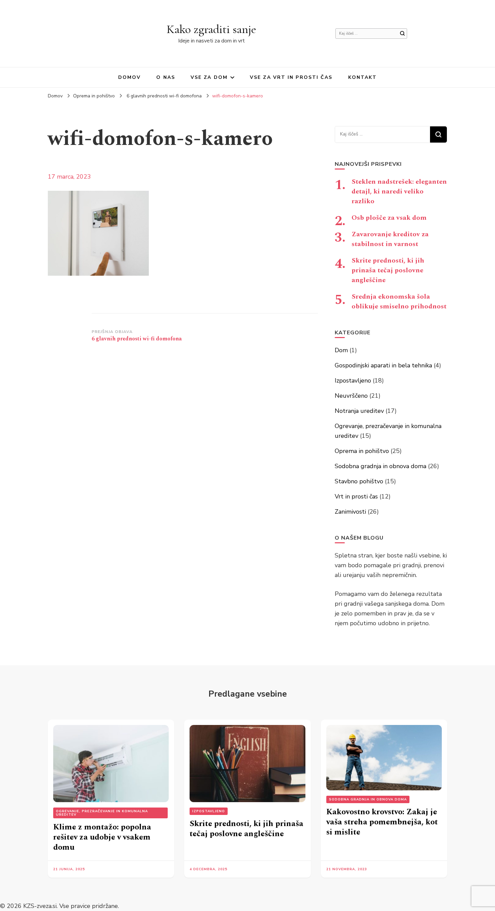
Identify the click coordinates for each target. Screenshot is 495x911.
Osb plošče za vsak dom (389, 218)
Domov (129, 77)
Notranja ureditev (359, 411)
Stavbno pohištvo (359, 481)
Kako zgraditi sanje (211, 29)
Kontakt (362, 77)
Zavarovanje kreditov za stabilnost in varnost (390, 239)
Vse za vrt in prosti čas (291, 77)
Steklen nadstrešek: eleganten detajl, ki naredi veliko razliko (399, 191)
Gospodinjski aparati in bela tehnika (383, 365)
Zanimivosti (350, 512)
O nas (165, 77)
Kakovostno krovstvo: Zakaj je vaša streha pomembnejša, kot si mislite (382, 822)
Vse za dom (209, 77)
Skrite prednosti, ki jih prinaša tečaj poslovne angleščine (388, 270)
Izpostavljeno (353, 380)
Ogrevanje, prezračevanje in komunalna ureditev (102, 813)
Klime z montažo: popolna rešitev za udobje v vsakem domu (102, 837)
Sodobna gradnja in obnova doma (380, 466)
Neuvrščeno (351, 396)
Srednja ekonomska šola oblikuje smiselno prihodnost (399, 301)
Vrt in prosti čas (356, 496)
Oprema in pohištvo (94, 96)
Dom (341, 350)
